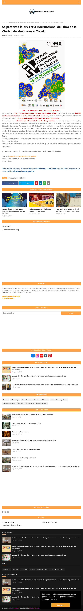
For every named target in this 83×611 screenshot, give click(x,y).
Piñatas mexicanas (8, 403)
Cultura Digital (15, 400)
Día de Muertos (26, 400)
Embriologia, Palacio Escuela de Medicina (26, 423)
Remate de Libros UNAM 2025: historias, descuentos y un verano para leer (13, 211)
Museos (5, 400)
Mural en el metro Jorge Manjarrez (24, 458)
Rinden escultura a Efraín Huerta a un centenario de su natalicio (34, 440)
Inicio (3, 23)
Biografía (20, 403)
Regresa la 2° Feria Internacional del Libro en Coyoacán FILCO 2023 (67, 210)
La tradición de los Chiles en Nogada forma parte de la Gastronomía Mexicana (39, 376)
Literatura (45, 400)
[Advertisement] (18, 331)
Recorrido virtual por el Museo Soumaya (26, 449)
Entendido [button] (60, 605)
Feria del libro (13, 178)
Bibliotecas (6, 569)
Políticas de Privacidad (49, 522)
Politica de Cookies (8, 522)
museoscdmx (59, 569)
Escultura (37, 400)
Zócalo (9, 23)
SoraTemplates (14, 608)
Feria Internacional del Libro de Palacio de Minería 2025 (40, 210)
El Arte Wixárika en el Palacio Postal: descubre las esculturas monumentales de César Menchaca (45, 385)
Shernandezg (7, 35)
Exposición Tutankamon (20, 432)
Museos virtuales (42, 569)
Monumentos (30, 403)
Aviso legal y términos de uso (11, 525)
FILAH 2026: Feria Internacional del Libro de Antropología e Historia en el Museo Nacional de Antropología (44, 368)
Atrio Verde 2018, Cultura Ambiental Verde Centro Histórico (32, 415)
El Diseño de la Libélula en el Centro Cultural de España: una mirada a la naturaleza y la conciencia (46, 466)
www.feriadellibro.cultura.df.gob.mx (22, 156)
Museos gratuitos (61, 400)
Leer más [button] (53, 599)
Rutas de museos (41, 403)
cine (52, 400)
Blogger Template (34, 608)
